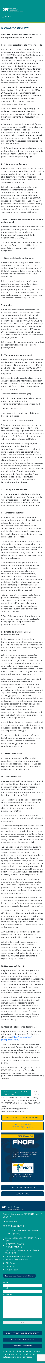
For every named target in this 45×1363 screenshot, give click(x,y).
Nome (5, 1282)
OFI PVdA (10, 1263)
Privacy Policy (12, 1270)
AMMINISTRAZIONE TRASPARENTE (22, 1333)
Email (5, 1288)
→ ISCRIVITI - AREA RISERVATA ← (23, 1117)
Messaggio (7, 1294)
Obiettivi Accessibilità (22, 1346)
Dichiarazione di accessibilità (22, 1339)
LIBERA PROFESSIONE (22, 1187)
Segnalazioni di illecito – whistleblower (19, 1276)
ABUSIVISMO (22, 1194)
